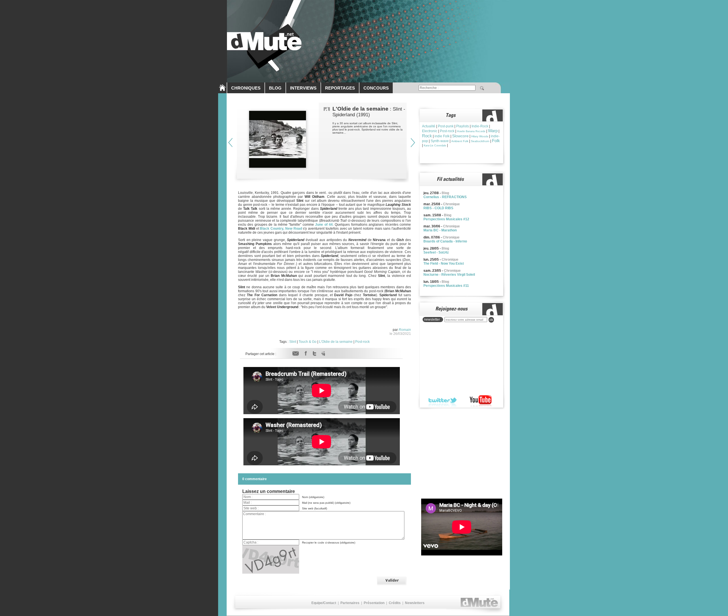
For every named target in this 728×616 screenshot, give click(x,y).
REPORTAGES (340, 88)
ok (491, 320)
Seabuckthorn (480, 141)
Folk (496, 140)
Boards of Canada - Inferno (445, 241)
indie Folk (442, 136)
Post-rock (362, 342)
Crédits (395, 603)
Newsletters (415, 603)
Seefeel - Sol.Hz (436, 252)
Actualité (428, 126)
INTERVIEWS (303, 88)
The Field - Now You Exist (443, 264)
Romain (405, 330)
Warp (493, 130)
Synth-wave (440, 141)
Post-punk (446, 126)
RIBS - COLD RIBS (438, 208)
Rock (427, 135)
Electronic (429, 131)
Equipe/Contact (323, 603)
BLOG (275, 88)
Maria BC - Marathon (440, 230)
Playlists (462, 126)
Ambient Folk (459, 141)
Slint (292, 342)
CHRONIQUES (245, 88)
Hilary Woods (479, 136)
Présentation (374, 603)
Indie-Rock (479, 126)
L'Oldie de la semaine (336, 342)
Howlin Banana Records (471, 131)
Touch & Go (308, 342)
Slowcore (460, 136)
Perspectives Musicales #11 (446, 286)
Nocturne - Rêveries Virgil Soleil (449, 275)
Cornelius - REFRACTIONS (445, 197)
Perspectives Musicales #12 (446, 219)
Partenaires (349, 603)
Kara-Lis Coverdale (435, 145)
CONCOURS (376, 88)
